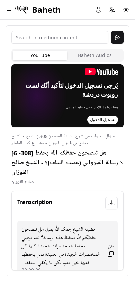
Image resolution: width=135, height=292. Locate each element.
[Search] (117, 37)
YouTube (40, 55)
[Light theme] (126, 9)
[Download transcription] (111, 203)
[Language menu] (112, 9)
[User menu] (98, 9)
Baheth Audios (95, 55)
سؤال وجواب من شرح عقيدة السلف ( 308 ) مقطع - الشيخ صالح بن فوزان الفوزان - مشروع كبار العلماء (63, 139)
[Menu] (9, 9)
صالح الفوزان (22, 182)
